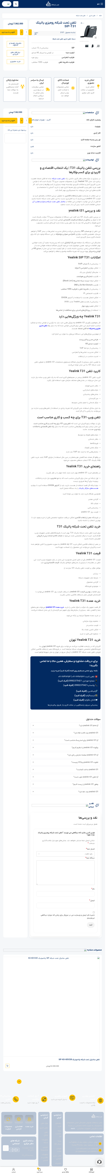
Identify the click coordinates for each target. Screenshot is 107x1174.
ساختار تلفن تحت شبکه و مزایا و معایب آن (49, 201)
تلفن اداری (92, 16)
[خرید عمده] (29, 1119)
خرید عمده (29, 1126)
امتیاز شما (90, 849)
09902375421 (75, 681)
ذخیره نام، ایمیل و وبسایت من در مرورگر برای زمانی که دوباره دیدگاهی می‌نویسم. (68, 916)
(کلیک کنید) (63, 681)
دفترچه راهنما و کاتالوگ (15, 44)
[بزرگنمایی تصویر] (96, 38)
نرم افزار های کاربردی (15, 53)
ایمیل (92, 900)
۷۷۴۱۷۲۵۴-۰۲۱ (64, 676)
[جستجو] (15, 4)
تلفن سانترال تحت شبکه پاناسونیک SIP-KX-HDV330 (79, 1059)
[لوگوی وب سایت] (52, 4)
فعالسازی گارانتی (18, 1127)
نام (93, 889)
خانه (100, 16)
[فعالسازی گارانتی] (19, 1119)
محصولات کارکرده (8, 1127)
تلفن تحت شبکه (80, 16)
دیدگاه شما (90, 858)
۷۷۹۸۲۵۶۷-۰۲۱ (78, 676)
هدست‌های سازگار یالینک (88, 488)
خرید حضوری (15, 61)
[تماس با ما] (99, 1161)
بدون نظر (36, 33)
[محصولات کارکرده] (8, 1119)
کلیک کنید (68, 685)
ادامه (73, 1128)
